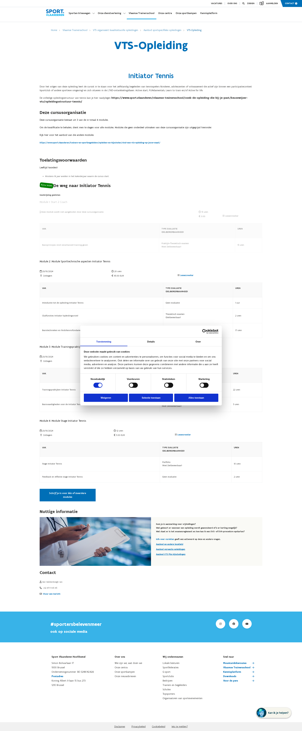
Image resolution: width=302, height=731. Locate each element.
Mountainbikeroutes (234, 663)
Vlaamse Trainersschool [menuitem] (141, 13)
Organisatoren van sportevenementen (182, 698)
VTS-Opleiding (194, 30)
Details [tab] (151, 341)
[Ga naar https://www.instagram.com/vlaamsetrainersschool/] (220, 624)
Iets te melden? (180, 726)
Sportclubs (168, 676)
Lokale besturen (171, 663)
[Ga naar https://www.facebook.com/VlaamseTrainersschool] (233, 624)
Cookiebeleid (158, 726)
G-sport (167, 671)
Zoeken (250, 3)
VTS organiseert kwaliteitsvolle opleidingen (115, 30)
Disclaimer (119, 726)
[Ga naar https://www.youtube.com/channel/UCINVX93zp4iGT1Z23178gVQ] (247, 624)
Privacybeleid (138, 726)
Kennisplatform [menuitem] (208, 13)
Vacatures (216, 3)
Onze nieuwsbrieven (125, 676)
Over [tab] (198, 341)
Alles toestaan (196, 397)
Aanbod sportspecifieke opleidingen (162, 30)
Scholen (167, 689)
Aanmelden (272, 3)
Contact (289, 3)
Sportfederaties (171, 667)
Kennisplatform (232, 671)
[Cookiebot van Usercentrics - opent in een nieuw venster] (204, 331)
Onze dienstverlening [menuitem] (109, 13)
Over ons (232, 3)
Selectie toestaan (151, 397)
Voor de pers (230, 680)
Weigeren (106, 397)
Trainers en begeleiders (175, 685)
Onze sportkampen (125, 671)
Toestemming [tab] (103, 341)
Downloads (229, 676)
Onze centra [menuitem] (165, 13)
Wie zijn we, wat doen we (128, 663)
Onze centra (121, 667)
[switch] (133, 385)
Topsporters (169, 693)
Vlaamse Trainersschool (75, 30)
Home (54, 30)
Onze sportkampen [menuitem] (186, 13)
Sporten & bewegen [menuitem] (79, 13)
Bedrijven (168, 680)
